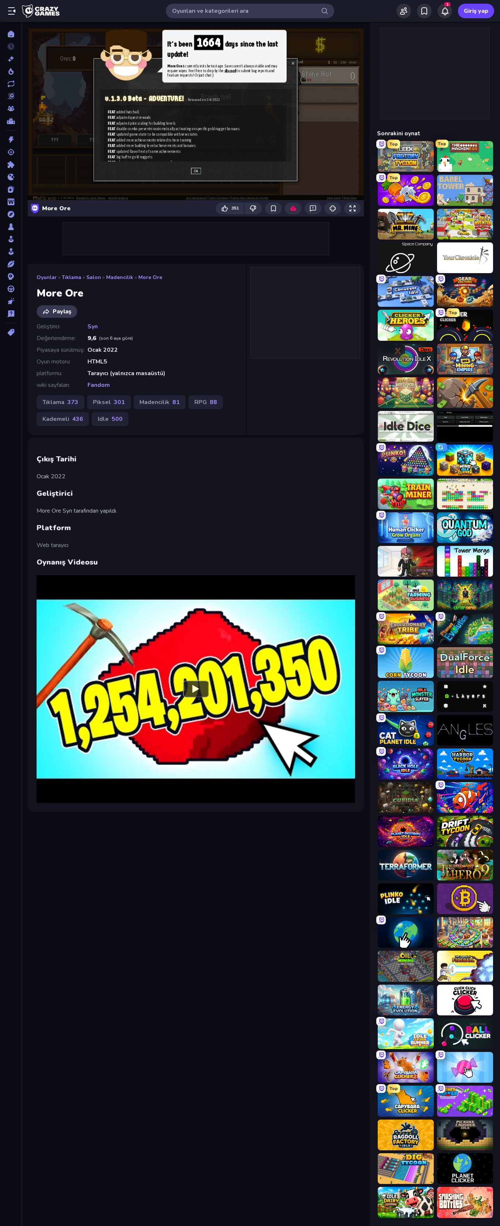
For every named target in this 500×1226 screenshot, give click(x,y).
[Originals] (11, 96)
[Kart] (11, 189)
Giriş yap (476, 11)
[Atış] (11, 152)
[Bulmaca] (11, 164)
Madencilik (119, 277)
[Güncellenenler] (11, 84)
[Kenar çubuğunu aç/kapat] (11, 11)
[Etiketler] (11, 332)
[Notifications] (444, 11)
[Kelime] (11, 202)
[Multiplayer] (11, 108)
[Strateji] (11, 276)
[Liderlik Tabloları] (11, 121)
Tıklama (71, 277)
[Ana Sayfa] (11, 34)
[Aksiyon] (11, 139)
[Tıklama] (11, 301)
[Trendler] (11, 71)
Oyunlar (47, 277)
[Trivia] (11, 314)
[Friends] (403, 11)
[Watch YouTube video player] (196, 688)
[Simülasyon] (11, 251)
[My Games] (424, 11)
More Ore (150, 277)
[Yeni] (11, 59)
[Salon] (11, 239)
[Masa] (11, 226)
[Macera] (11, 214)
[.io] (11, 177)
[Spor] (11, 264)
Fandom (98, 385)
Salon (93, 277)
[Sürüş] (11, 289)
